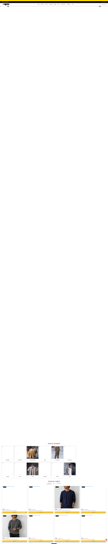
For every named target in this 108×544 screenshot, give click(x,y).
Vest (72, 4)
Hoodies (50, 4)
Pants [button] (47, 4)
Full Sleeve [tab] (49, 483)
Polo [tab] (54, 483)
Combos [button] (68, 4)
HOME (38, 4)
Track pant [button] (63, 4)
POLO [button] (58, 4)
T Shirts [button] (42, 4)
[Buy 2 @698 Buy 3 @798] (67, 497)
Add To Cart (14, 512)
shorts (55, 4)
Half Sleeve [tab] (59, 483)
